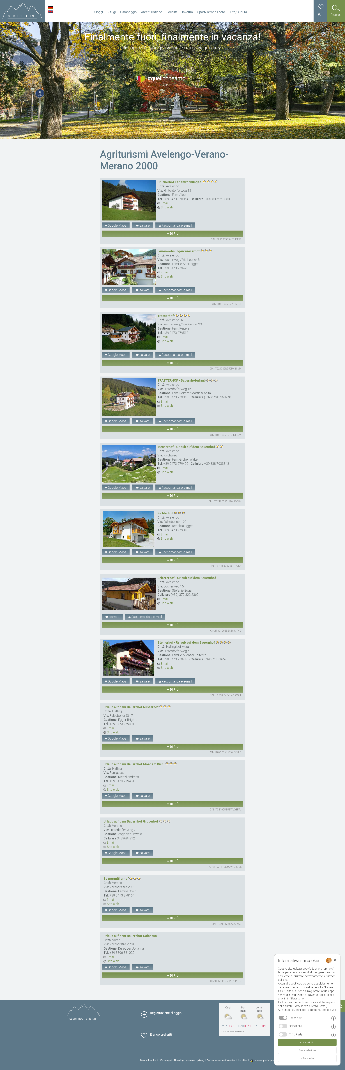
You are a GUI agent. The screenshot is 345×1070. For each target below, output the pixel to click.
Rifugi (111, 12)
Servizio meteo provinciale (233, 1032)
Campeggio (128, 12)
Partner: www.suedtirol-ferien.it (222, 1060)
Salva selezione (307, 1050)
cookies (243, 1060)
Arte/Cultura (238, 12)
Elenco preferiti (161, 1034)
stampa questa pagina (265, 1060)
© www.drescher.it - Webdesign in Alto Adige (162, 1060)
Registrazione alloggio (165, 1013)
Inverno (187, 12)
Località (172, 12)
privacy (200, 1060)
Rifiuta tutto (307, 1058)
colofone (190, 1060)
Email (164, 203)
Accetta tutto (307, 1042)
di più (173, 233)
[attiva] (283, 1026)
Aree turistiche (151, 12)
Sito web (166, 207)
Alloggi (98, 12)
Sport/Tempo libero (211, 12)
